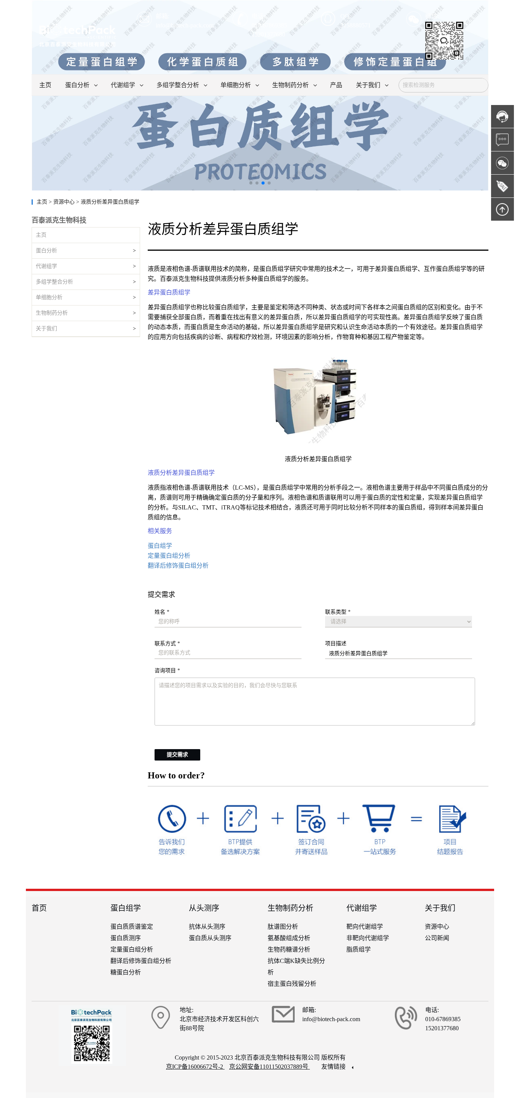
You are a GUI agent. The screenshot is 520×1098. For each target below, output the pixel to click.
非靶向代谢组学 (367, 938)
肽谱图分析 (283, 926)
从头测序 (204, 908)
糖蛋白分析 (125, 972)
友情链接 (334, 1066)
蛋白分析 (46, 250)
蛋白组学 (160, 546)
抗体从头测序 (207, 926)
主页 (43, 202)
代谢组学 (46, 266)
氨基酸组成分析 (289, 938)
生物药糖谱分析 (289, 949)
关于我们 (46, 328)
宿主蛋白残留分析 (292, 983)
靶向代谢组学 (364, 926)
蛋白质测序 (125, 938)
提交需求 (177, 754)
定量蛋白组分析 (169, 555)
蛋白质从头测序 (210, 938)
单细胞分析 (49, 297)
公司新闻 (437, 938)
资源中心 (437, 926)
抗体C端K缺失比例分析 (296, 966)
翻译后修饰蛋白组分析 (178, 565)
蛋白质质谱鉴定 (131, 926)
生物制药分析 (52, 313)
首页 (39, 908)
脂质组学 (358, 949)
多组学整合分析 (54, 282)
